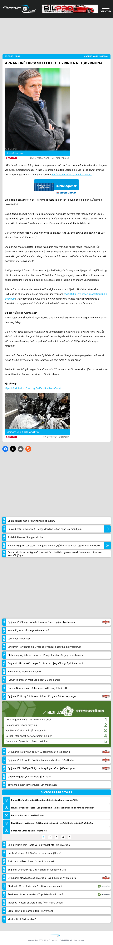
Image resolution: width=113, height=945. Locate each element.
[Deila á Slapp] (28, 449)
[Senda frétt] (21, 449)
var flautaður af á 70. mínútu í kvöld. (71, 174)
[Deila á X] (13, 449)
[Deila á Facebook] (5, 449)
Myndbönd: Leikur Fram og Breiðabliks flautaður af (33, 388)
